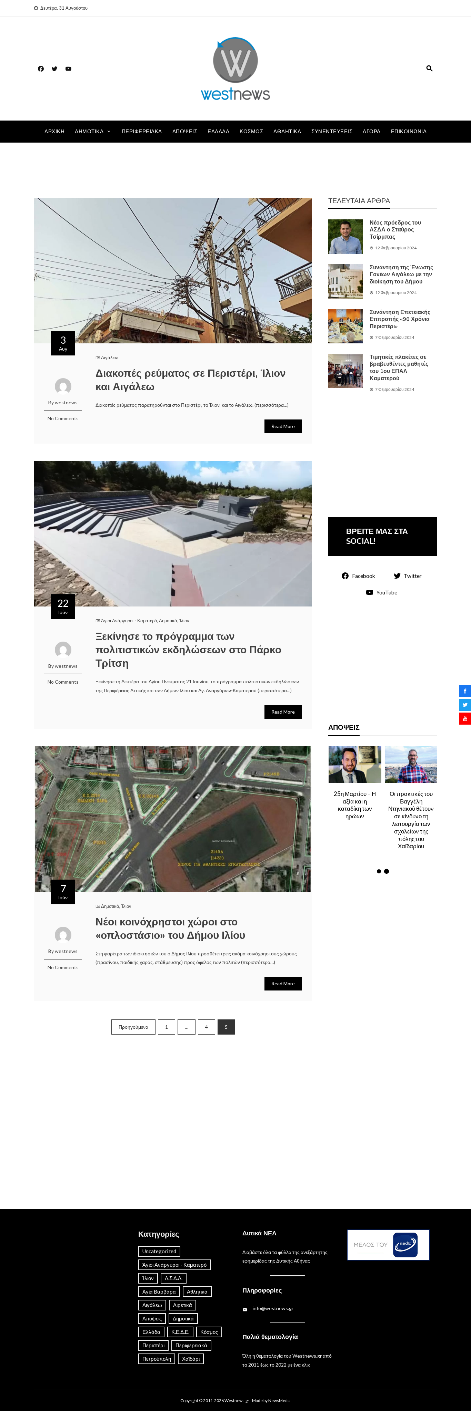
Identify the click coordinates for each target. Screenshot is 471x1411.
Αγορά (372, 131)
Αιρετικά (182, 1305)
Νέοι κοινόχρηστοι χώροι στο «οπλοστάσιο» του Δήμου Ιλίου (170, 929)
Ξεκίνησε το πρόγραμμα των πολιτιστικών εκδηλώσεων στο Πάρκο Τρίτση (188, 650)
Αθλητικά (287, 131)
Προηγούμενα (133, 1027)
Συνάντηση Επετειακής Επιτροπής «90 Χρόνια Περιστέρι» (400, 320)
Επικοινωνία (409, 131)
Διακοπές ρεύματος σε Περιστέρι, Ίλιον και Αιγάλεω (191, 380)
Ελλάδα (218, 131)
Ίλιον (184, 620)
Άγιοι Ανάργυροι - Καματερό (129, 620)
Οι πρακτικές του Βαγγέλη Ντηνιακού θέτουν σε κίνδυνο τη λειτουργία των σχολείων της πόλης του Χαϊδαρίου (355, 820)
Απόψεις (185, 131)
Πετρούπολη (156, 1359)
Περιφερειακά (142, 131)
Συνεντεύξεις (331, 131)
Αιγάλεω (109, 357)
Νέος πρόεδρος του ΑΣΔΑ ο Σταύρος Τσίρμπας (395, 230)
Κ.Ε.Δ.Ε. (180, 1332)
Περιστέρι (153, 1345)
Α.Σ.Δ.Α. (173, 1278)
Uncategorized (159, 1251)
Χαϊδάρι (191, 1359)
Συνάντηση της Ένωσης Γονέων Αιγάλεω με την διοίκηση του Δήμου (401, 275)
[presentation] (334, 811)
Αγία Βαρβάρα (159, 1291)
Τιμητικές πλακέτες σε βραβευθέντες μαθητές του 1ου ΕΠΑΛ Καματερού (399, 367)
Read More (283, 426)
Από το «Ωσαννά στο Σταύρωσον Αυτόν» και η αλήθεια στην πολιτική (411, 808)
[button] (379, 871)
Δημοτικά (89, 131)
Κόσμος (251, 131)
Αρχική (54, 131)
